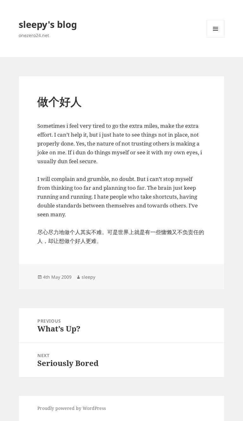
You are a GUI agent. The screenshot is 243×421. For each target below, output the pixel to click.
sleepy (88, 277)
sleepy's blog (48, 24)
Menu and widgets (215, 37)
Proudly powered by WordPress (71, 408)
